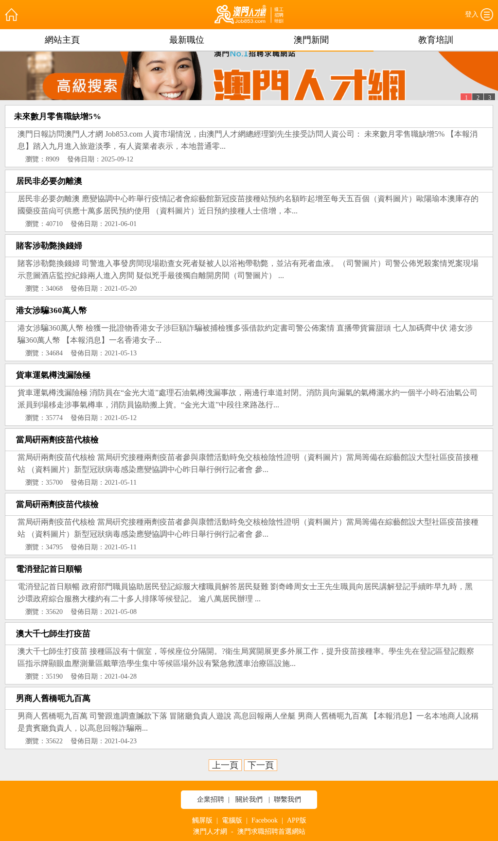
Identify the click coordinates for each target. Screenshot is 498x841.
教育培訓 (435, 40)
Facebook (264, 820)
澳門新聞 (311, 40)
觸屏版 (202, 820)
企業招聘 (210, 799)
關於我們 (249, 799)
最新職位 (186, 40)
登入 (472, 14)
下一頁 (261, 765)
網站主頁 (62, 40)
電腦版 (232, 820)
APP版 (296, 820)
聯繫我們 (287, 799)
